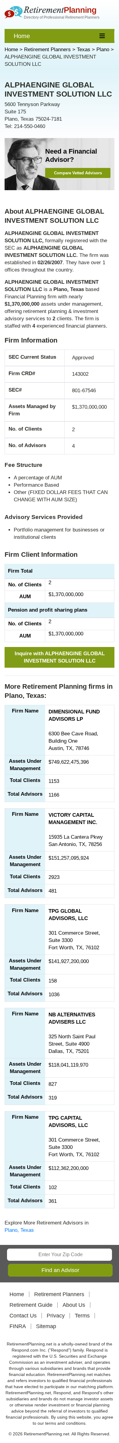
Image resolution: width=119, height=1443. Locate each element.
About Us (74, 1305)
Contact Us (23, 1316)
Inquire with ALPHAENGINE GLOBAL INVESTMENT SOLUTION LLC (60, 657)
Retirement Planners (59, 1294)
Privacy (56, 1316)
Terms (82, 1316)
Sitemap (46, 1326)
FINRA (17, 1326)
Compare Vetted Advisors (78, 173)
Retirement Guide (30, 1305)
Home (22, 36)
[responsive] (102, 36)
